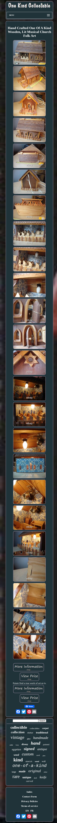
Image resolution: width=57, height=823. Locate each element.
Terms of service (29, 806)
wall (44, 761)
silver (45, 772)
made (22, 771)
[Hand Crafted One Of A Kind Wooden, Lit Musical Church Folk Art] (29, 53)
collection (17, 732)
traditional (42, 732)
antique (42, 749)
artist (11, 745)
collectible (19, 727)
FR (31, 810)
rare (16, 776)
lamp (17, 745)
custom (28, 754)
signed (29, 748)
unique (26, 777)
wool (16, 754)
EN (27, 810)
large (14, 772)
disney (25, 744)
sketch (28, 761)
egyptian (16, 749)
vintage (17, 737)
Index (29, 792)
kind (18, 759)
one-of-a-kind (29, 765)
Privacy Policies (29, 801)
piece (28, 739)
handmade (40, 738)
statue (30, 732)
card (38, 755)
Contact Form (29, 796)
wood (37, 761)
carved (29, 781)
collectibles (34, 728)
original (34, 771)
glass (44, 755)
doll (35, 778)
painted (46, 744)
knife (43, 777)
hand (35, 743)
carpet (45, 728)
